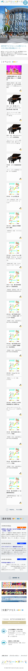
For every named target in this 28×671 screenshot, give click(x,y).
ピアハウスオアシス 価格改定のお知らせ (12, 546)
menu (25, 2)
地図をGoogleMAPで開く (14, 622)
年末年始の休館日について (8, 562)
